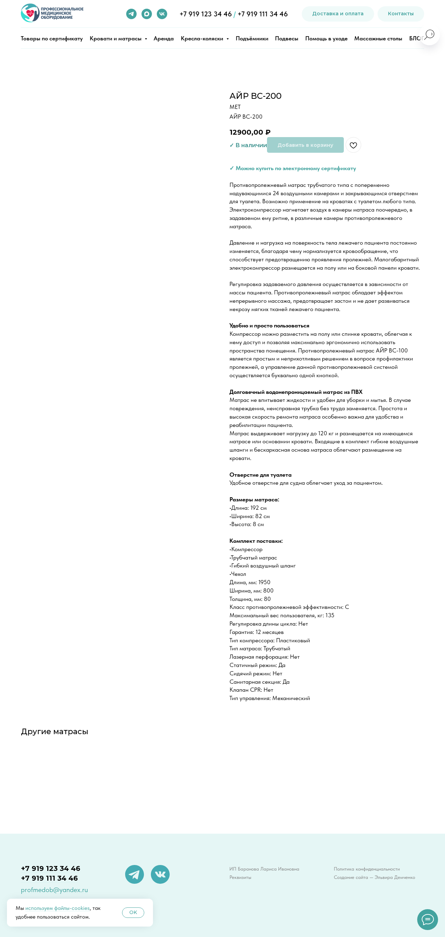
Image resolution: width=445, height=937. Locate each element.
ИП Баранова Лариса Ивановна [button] (264, 869)
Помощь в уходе (326, 38)
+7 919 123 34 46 (205, 14)
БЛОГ (416, 38)
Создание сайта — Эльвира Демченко (374, 877)
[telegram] (131, 14)
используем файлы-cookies (57, 908)
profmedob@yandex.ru (54, 890)
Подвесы (286, 38)
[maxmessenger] (146, 14)
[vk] (162, 14)
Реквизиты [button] (240, 877)
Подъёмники (252, 38)
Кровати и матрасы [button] (116, 38)
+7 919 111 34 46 (262, 14)
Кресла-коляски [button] (203, 38)
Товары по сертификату (52, 38)
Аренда (164, 38)
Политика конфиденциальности (367, 869)
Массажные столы (378, 38)
